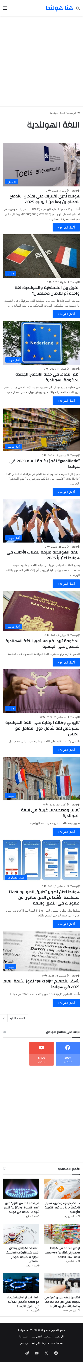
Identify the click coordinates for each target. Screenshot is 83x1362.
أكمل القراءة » (66, 227)
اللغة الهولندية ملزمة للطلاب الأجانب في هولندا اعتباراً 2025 (43, 555)
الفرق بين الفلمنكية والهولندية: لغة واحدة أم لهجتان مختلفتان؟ (47, 290)
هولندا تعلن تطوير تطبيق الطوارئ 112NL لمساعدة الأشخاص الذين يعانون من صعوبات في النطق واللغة (44, 897)
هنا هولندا (23, 1330)
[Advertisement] (41, 59)
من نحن (24, 1343)
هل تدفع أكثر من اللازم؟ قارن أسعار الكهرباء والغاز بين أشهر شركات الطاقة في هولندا (21, 1208)
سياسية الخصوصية (41, 1336)
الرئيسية (72, 112)
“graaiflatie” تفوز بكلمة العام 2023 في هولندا (44, 463)
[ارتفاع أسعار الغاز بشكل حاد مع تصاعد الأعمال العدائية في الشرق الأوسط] (21, 1283)
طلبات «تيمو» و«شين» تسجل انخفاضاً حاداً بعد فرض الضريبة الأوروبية (62, 1208)
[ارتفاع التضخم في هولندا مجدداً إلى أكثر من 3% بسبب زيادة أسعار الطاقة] (62, 1234)
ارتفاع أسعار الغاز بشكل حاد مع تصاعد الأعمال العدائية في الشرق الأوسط (23, 1302)
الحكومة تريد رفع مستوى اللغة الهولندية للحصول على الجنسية (42, 643)
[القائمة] (5, 9)
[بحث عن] (78, 9)
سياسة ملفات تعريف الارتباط (47, 1343)
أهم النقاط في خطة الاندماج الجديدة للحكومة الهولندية (47, 377)
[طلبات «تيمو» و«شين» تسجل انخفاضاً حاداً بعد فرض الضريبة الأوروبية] (62, 1189)
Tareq (73, 190)
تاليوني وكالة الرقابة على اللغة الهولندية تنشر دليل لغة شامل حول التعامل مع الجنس (42, 728)
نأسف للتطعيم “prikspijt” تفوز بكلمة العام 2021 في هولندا (41, 984)
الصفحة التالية (17, 1018)
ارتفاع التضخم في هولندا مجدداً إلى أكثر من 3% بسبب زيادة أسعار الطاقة (62, 1253)
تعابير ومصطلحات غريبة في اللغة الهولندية (50, 812)
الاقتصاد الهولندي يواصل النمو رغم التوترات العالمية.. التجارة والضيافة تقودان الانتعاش (22, 1255)
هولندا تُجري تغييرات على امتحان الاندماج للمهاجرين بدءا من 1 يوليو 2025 (45, 199)
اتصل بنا (23, 1336)
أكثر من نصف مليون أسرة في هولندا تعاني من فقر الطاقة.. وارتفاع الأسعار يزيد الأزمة (62, 1302)
